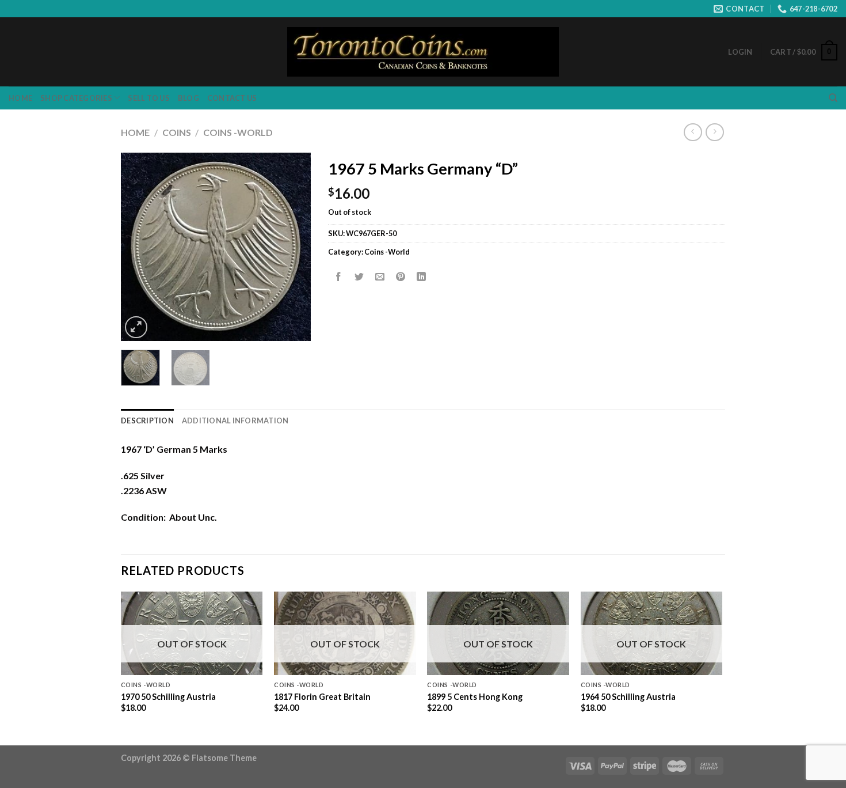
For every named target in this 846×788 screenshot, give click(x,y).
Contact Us (232, 98)
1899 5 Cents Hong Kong (475, 697)
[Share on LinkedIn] (421, 277)
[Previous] (139, 247)
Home (20, 98)
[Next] (292, 247)
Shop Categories (76, 98)
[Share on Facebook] (338, 277)
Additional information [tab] (235, 420)
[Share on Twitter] (359, 277)
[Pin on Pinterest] (400, 277)
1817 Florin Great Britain (322, 697)
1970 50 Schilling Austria (168, 697)
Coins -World (238, 132)
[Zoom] (136, 327)
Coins (176, 132)
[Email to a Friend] (380, 277)
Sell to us (149, 98)
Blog (188, 98)
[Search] (833, 98)
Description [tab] (147, 420)
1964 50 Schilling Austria (628, 697)
